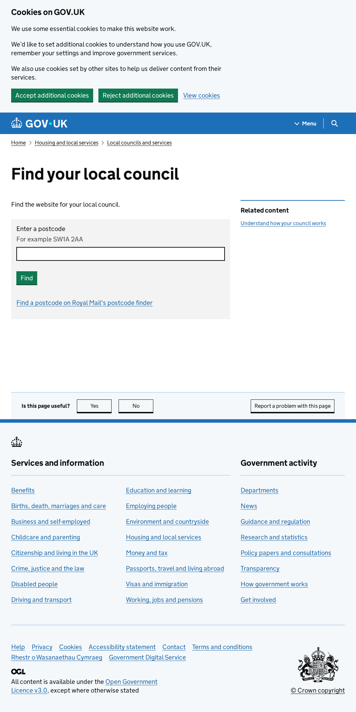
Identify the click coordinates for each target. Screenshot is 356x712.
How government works (274, 584)
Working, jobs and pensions (164, 600)
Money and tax (147, 553)
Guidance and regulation (275, 521)
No (142, 406)
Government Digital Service (147, 657)
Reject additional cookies (138, 95)
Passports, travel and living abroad (175, 568)
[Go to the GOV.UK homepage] (39, 123)
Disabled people (34, 584)
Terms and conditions (222, 647)
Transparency (260, 568)
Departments (259, 490)
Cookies (70, 647)
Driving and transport (41, 600)
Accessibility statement (122, 647)
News (249, 506)
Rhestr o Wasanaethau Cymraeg (56, 657)
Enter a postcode (40, 229)
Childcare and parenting (45, 537)
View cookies (201, 95)
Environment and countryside (167, 521)
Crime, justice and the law (47, 568)
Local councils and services (139, 142)
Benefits (23, 490)
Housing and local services (66, 142)
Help (18, 647)
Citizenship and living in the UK (54, 553)
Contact (174, 647)
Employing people (151, 506)
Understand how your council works (283, 223)
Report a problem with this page (292, 406)
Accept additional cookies (52, 95)
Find (27, 278)
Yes (101, 406)
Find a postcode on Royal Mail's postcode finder (84, 303)
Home (18, 142)
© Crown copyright (318, 690)
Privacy (42, 647)
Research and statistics (274, 537)
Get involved (258, 600)
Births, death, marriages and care (58, 506)
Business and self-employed (50, 521)
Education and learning (158, 490)
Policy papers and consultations (286, 553)
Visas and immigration (157, 584)
